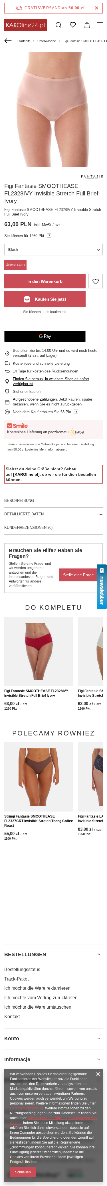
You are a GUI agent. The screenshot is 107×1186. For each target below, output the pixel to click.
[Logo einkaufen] (25, 25)
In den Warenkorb (44, 281)
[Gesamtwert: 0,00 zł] (87, 25)
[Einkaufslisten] (73, 25)
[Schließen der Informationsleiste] (96, 8)
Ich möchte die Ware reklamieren (37, 988)
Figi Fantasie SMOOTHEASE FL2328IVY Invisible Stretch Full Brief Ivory (36, 693)
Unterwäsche (46, 41)
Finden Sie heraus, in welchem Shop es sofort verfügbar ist (51, 381)
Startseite (24, 41)
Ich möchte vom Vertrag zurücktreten (41, 997)
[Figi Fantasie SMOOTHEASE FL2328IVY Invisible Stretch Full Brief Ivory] (38, 651)
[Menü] (100, 25)
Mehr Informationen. (53, 449)
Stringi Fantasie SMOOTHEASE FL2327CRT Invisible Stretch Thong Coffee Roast (38, 820)
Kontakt (12, 1016)
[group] (53, 121)
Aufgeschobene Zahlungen (35, 399)
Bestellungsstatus (22, 969)
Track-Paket (16, 979)
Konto (11, 1038)
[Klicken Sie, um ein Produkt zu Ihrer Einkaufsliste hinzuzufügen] (95, 281)
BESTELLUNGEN (25, 954)
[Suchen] (58, 25)
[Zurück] (8, 41)
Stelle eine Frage (78, 574)
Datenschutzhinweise (26, 1108)
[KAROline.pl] (26, 474)
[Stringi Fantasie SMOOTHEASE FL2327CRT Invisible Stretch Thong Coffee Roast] (38, 777)
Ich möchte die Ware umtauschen (37, 1007)
